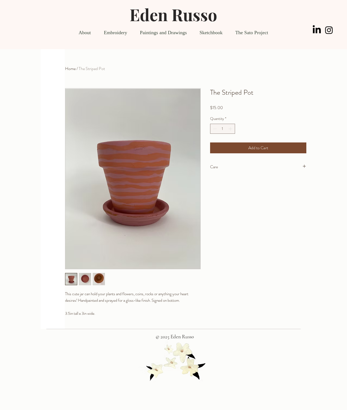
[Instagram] (329, 30)
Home (70, 68)
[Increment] (230, 129)
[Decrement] (214, 129)
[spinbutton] (222, 129)
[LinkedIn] (317, 30)
